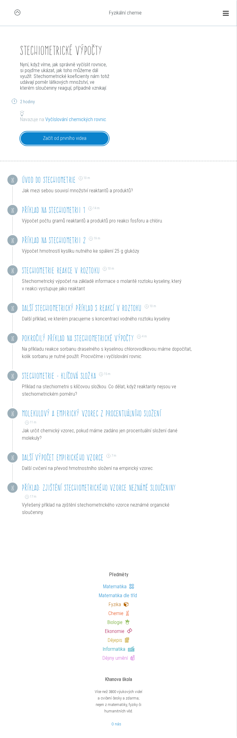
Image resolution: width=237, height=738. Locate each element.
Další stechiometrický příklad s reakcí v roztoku (82, 308)
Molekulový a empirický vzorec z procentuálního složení (91, 413)
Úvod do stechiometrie (49, 180)
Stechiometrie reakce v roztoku (61, 270)
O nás (116, 724)
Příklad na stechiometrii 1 (53, 210)
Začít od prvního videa (64, 138)
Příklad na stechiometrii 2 (54, 240)
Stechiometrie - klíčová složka (59, 376)
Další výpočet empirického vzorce (62, 457)
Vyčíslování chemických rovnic (75, 119)
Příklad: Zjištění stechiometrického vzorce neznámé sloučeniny (99, 487)
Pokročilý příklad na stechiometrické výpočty (78, 338)
